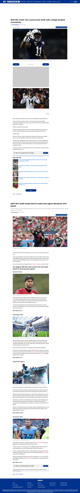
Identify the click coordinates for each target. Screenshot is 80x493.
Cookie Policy (52, 485)
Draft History (49, 1)
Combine (44, 1)
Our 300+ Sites (52, 483)
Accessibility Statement (18, 487)
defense (42, 353)
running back (45, 452)
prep (14, 254)
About (58, 1)
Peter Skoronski (39, 442)
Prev (16, 64)
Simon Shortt (15, 212)
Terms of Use (40, 485)
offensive (34, 351)
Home (14, 194)
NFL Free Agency (19, 474)
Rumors (54, 1)
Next (46, 64)
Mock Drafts (23, 1)
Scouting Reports (37, 1)
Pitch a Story (15, 485)
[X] (73, 1)
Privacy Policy (30, 485)
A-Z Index (29, 487)
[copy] (19, 27)
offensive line (30, 458)
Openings (29, 483)
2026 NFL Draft (30, 1)
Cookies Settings (41, 487)
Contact (39, 483)
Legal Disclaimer (63, 485)
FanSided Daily (63, 483)
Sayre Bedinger (15, 24)
